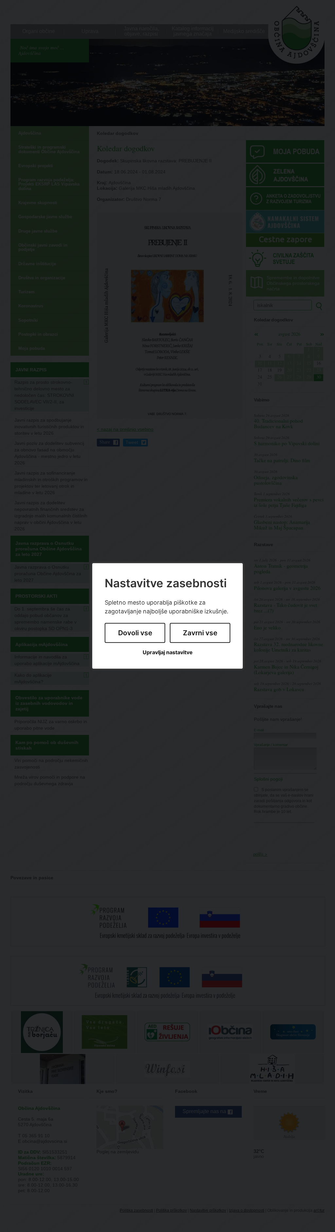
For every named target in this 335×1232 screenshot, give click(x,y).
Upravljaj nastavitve (168, 652)
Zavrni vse (200, 633)
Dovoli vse (135, 633)
